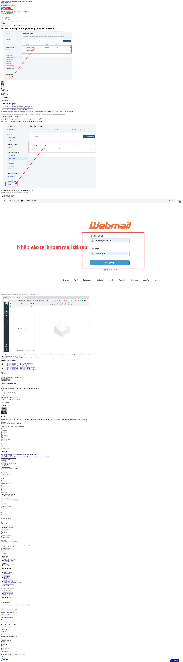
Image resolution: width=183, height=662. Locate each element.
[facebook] (1, 659)
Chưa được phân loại (12, 454)
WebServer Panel (6, 467)
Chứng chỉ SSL (8, 456)
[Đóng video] (2, 446)
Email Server (28, 456)
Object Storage (38, 456)
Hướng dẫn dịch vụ (6, 455)
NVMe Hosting (7, 573)
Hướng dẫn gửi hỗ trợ (8, 581)
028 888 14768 (13, 610)
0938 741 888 (4, 639)
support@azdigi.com (8, 617)
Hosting (33, 456)
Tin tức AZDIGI (6, 464)
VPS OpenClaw (7, 578)
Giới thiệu (5, 556)
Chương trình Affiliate (8, 560)
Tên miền (44, 456)
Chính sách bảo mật (7, 594)
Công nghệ (23, 454)
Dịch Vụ (8, 11)
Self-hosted (13, 463)
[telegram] (7, 659)
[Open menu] (2, 14)
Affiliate (3, 456)
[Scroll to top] (2, 660)
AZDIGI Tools (6, 565)
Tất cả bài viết (4, 454)
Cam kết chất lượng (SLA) (9, 559)
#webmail (5, 100)
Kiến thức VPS (12, 458)
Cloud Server (15, 456)
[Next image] (6, 440)
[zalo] (4, 659)
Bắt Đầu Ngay (10, 13)
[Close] (2, 386)
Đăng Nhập (3, 13)
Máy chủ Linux (5, 461)
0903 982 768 (11, 614)
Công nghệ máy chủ (31, 454)
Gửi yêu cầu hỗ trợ (7, 590)
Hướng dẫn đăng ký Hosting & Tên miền (12, 582)
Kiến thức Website (6, 459)
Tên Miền (14, 11)
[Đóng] (17, 468)
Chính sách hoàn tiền (8, 593)
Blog (4, 563)
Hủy (2, 402)
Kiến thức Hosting (5, 458)
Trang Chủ (3, 11)
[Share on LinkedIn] (4, 373)
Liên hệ (5, 557)
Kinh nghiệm (4, 460)
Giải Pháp (19, 11)
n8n (2, 463)
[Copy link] (6, 373)
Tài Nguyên (25, 11)
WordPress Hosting (7, 572)
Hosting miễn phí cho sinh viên (10, 580)
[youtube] (6, 659)
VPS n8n (5, 577)
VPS (48, 456)
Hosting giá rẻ (6, 576)
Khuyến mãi (6, 564)
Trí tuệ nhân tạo (4, 465)
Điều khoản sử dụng (8, 592)
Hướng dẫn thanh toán (8, 584)
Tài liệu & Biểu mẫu (8, 561)
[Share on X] (2, 373)
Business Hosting (7, 575)
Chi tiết (2, 396)
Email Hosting (4, 25)
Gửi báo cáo (6, 402)
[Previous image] (4, 440)
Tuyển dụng (6, 585)
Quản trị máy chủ (7, 463)
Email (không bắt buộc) (6, 397)
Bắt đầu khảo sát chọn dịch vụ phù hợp (9, 541)
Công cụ (19, 454)
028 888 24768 (12, 612)
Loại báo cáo (3, 390)
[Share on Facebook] (1, 373)
